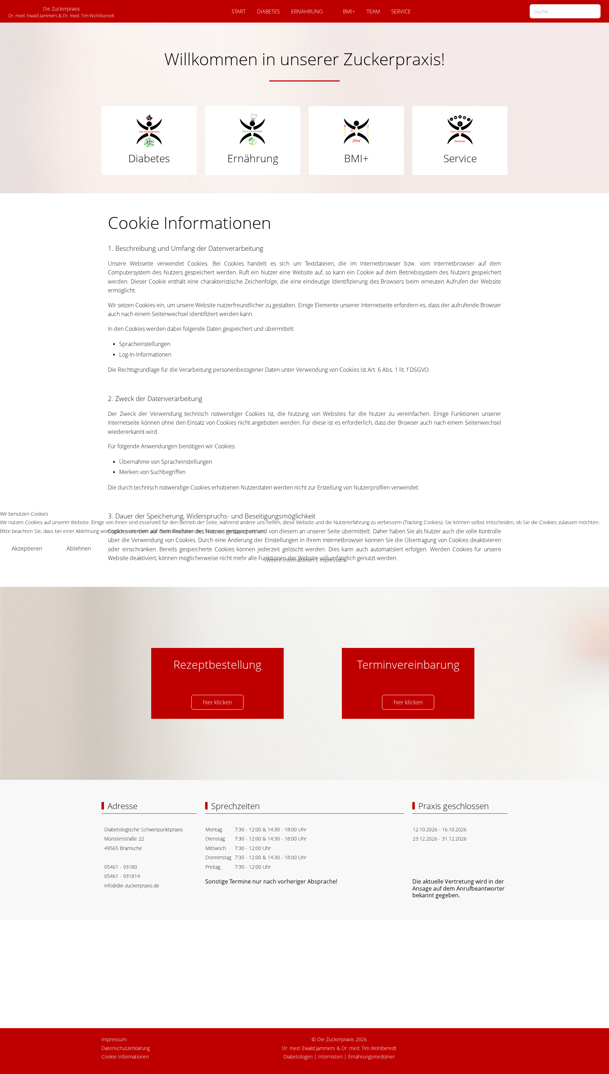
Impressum (332, 560)
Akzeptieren (27, 548)
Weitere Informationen (289, 560)
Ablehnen (79, 548)
